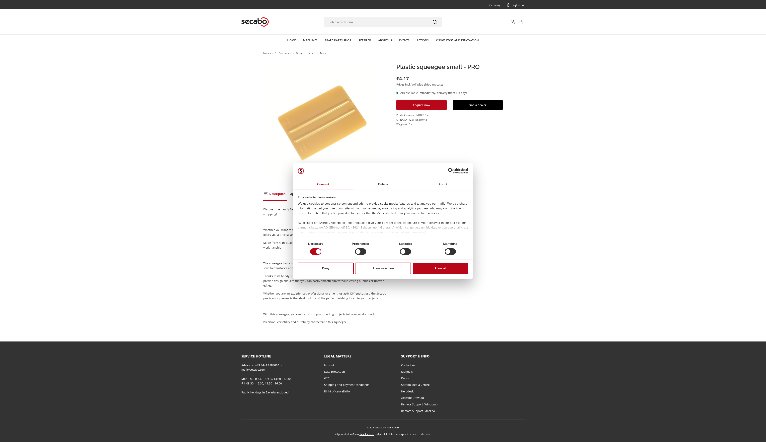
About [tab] (442, 184)
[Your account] (513, 22)
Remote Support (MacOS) (418, 411)
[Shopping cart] (521, 22)
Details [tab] (383, 184)
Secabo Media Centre (415, 385)
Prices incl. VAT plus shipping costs (419, 84)
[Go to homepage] (255, 22)
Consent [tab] (323, 184)
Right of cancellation (337, 391)
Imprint (329, 365)
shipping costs (366, 434)
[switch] (360, 251)
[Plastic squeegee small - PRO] (322, 121)
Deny (325, 268)
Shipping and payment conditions (346, 385)
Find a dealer (477, 105)
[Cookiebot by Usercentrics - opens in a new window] (450, 171)
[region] (321, 121)
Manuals (407, 371)
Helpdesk (407, 391)
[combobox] (376, 22)
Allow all (440, 268)
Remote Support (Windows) (419, 404)
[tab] (275, 194)
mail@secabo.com (253, 369)
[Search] (435, 22)
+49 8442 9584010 (267, 365)
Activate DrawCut (412, 398)
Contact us (408, 365)
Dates (405, 378)
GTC (327, 378)
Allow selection (383, 268)
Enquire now (421, 105)
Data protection (334, 371)
